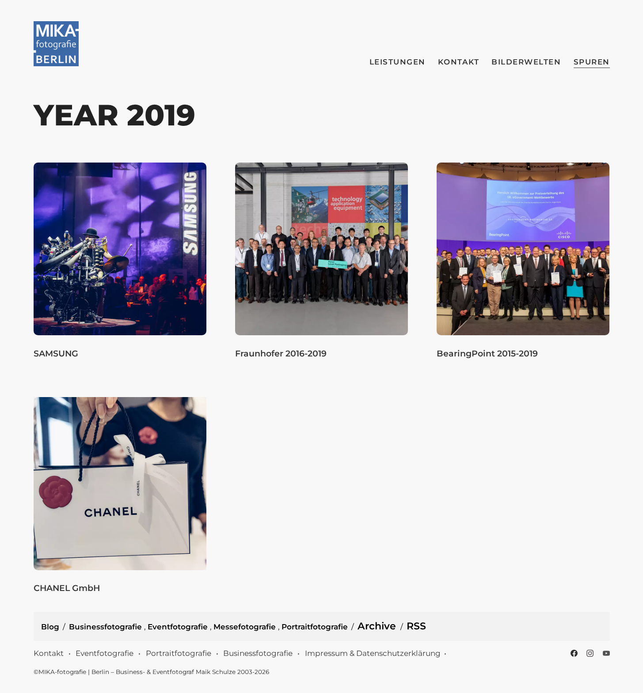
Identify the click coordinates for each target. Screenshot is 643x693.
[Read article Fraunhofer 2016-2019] (321, 249)
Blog (50, 626)
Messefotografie (245, 626)
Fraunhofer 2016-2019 (281, 353)
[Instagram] (590, 653)
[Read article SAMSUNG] (120, 249)
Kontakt (458, 61)
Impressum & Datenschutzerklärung (373, 653)
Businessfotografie (106, 626)
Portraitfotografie (315, 626)
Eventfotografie (179, 626)
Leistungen (397, 61)
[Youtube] (606, 653)
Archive (377, 626)
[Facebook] (574, 653)
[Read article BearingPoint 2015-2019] (523, 249)
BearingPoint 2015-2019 (487, 353)
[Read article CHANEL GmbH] (120, 483)
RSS (416, 626)
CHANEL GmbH (67, 588)
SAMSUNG (56, 353)
